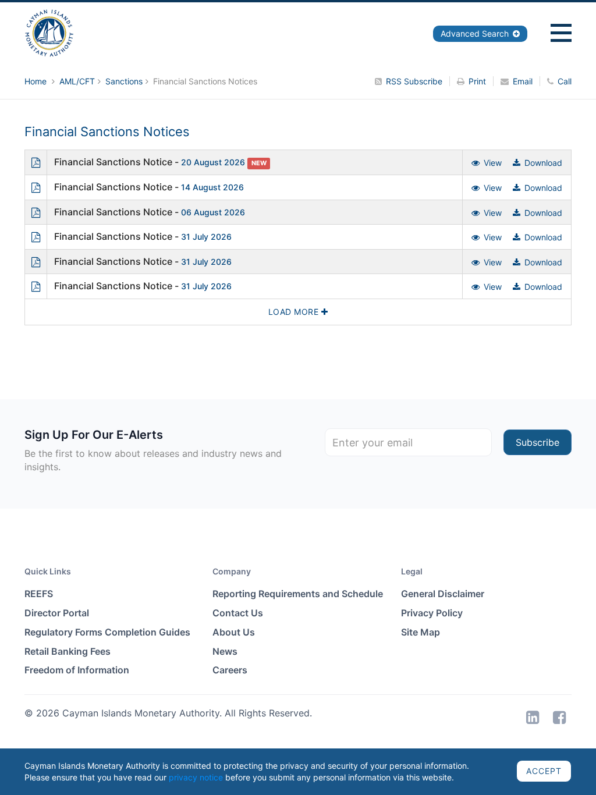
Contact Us (237, 613)
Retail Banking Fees (67, 651)
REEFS (38, 593)
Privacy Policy (432, 613)
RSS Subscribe (414, 81)
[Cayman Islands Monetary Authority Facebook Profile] (559, 717)
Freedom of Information (76, 670)
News (224, 651)
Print (477, 81)
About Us (233, 632)
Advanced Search (476, 33)
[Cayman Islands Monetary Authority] (49, 32)
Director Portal (56, 613)
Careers (229, 670)
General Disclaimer (442, 593)
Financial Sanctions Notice (113, 162)
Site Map (420, 632)
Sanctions (124, 81)
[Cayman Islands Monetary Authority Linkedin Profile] (532, 717)
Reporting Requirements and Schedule (297, 593)
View (493, 163)
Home (36, 81)
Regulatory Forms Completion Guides (107, 632)
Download (543, 163)
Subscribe (537, 442)
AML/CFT (77, 81)
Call (565, 81)
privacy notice (196, 777)
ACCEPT (544, 771)
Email (523, 81)
